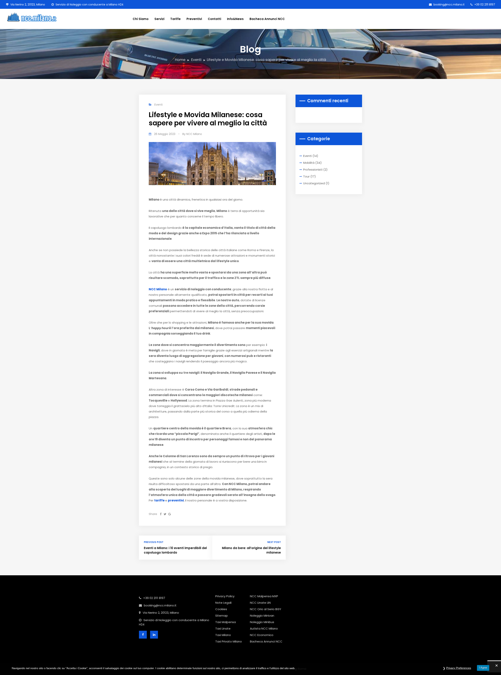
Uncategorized (314, 183)
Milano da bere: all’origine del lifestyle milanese (251, 550)
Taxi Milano (223, 635)
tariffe (159, 500)
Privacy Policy (224, 596)
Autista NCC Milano (264, 628)
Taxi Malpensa (225, 622)
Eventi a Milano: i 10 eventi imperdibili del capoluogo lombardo (175, 550)
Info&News (235, 19)
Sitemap (221, 615)
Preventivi (194, 19)
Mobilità (308, 163)
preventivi (176, 500)
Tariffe (175, 19)
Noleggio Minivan (262, 615)
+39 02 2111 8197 (484, 4)
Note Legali (223, 603)
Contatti (214, 19)
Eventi (196, 59)
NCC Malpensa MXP (264, 596)
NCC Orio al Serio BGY (265, 609)
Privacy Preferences (458, 668)
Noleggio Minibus (262, 622)
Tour (306, 176)
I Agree (483, 667)
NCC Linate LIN (260, 603)
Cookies (221, 609)
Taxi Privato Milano (228, 641)
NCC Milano (194, 134)
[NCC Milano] (36, 16)
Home (180, 59)
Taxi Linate (223, 628)
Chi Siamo (141, 19)
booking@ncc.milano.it (449, 4)
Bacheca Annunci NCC (267, 19)
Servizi (159, 19)
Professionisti (313, 169)
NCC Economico (261, 635)
